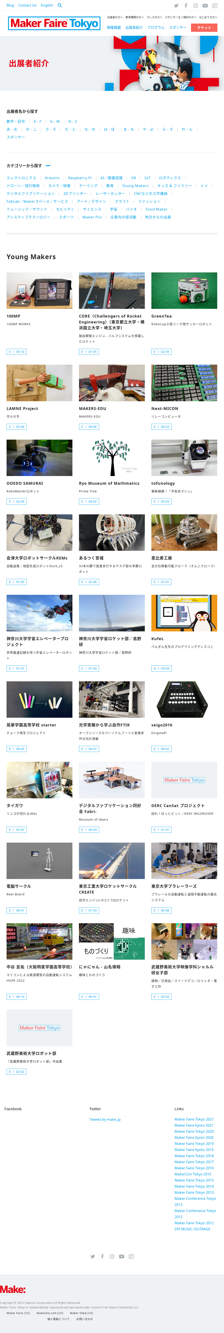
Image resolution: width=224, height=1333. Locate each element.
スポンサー (178, 27)
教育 (110, 185)
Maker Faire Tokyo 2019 (194, 1143)
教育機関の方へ (135, 17)
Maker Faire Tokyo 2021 (194, 1119)
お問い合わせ (84, 1319)
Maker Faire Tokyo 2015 (194, 1180)
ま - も (128, 129)
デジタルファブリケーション (31, 193)
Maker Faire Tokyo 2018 (194, 1155)
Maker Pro (92, 217)
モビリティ (65, 209)
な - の (89, 129)
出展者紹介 (134, 27)
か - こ (31, 129)
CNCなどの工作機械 (151, 193)
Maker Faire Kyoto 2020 (194, 1137)
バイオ (131, 209)
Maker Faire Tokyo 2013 (194, 1192)
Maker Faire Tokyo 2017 (194, 1162)
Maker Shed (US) (81, 1313)
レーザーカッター (110, 193)
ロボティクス (170, 177)
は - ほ (109, 129)
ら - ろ (167, 129)
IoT (147, 177)
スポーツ (66, 217)
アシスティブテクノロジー (29, 217)
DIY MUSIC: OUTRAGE (192, 1229)
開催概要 (114, 27)
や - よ (148, 129)
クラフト (122, 201)
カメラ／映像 (59, 185)
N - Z (72, 121)
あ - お (12, 129)
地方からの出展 (158, 217)
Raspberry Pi (80, 177)
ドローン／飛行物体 (23, 185)
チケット (204, 27)
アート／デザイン (91, 201)
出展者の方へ (115, 17)
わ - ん (187, 129)
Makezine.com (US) (50, 1313)
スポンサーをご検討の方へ (180, 17)
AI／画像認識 (111, 177)
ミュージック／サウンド (27, 209)
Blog (10, 5)
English (47, 5)
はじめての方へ (208, 17)
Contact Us (27, 5)
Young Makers (135, 185)
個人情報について (58, 1319)
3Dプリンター (75, 193)
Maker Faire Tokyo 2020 (194, 1131)
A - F (38, 121)
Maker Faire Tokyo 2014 (194, 1186)
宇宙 (113, 209)
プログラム (156, 27)
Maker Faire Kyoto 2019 (194, 1149)
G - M (55, 121)
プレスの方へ (154, 17)
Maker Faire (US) (18, 1313)
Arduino (52, 177)
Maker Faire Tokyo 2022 (54, 23)
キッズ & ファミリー (174, 185)
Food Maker (157, 209)
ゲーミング (88, 185)
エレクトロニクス (21, 177)
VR (133, 177)
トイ (204, 185)
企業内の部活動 (123, 217)
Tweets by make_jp (105, 1119)
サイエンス (92, 209)
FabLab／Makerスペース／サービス (37, 201)
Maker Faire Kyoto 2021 (194, 1125)
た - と (70, 129)
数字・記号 (16, 121)
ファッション (149, 201)
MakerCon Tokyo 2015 (193, 1174)
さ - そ (51, 129)
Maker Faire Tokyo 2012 (194, 1223)
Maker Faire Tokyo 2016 (194, 1168)
